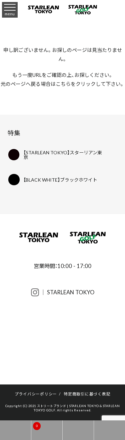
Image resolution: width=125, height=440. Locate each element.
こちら (63, 83)
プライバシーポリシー (36, 394)
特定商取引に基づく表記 (87, 394)
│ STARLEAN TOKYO (66, 292)
